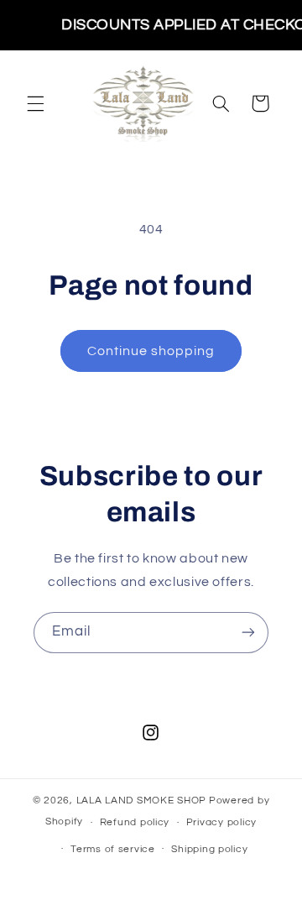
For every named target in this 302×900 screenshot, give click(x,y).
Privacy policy (221, 822)
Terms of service (112, 849)
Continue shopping (151, 351)
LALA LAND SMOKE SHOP (141, 800)
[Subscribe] (248, 632)
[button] (35, 103)
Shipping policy (209, 849)
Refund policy (135, 822)
